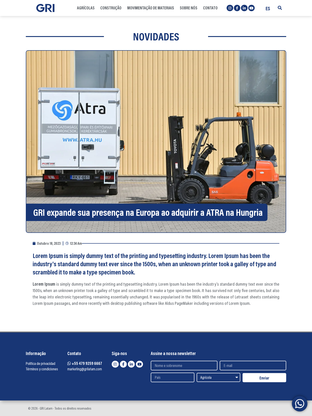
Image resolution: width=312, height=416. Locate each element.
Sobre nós (188, 8)
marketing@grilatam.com (84, 368)
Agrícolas (86, 8)
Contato (210, 8)
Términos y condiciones (42, 368)
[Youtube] (251, 8)
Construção (111, 8)
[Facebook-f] (237, 8)
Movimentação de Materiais (150, 8)
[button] (279, 8)
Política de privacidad (40, 363)
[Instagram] (230, 8)
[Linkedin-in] (244, 8)
